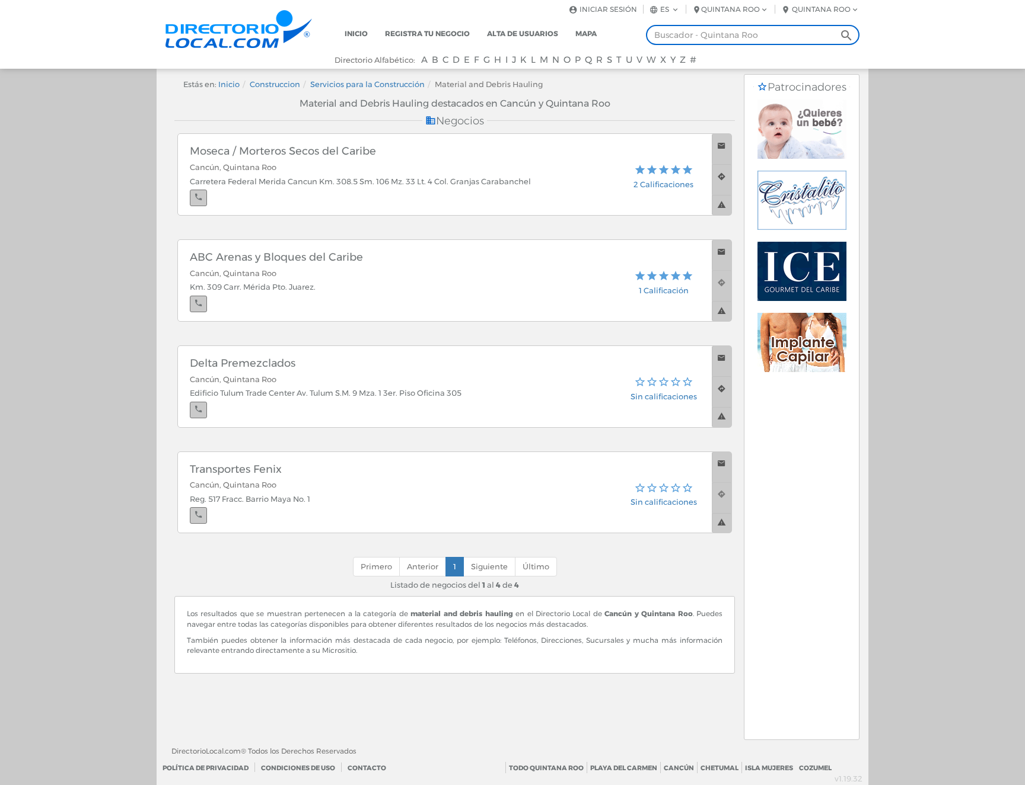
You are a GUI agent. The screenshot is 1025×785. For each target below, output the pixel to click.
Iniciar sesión (607, 9)
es (664, 9)
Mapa (586, 33)
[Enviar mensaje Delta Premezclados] (721, 361)
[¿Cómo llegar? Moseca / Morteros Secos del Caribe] (721, 179)
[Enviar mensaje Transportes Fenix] (721, 467)
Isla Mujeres (769, 768)
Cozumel (815, 768)
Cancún (679, 768)
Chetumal (719, 768)
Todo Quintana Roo (546, 768)
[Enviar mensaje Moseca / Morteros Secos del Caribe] (721, 149)
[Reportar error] (721, 205)
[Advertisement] (801, 561)
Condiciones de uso (298, 768)
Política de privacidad (206, 768)
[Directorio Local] (248, 28)
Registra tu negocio (427, 33)
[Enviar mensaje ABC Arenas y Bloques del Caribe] (721, 255)
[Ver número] (198, 198)
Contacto (367, 768)
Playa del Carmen (623, 768)
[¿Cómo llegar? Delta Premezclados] (721, 391)
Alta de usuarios (522, 33)
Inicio (356, 33)
